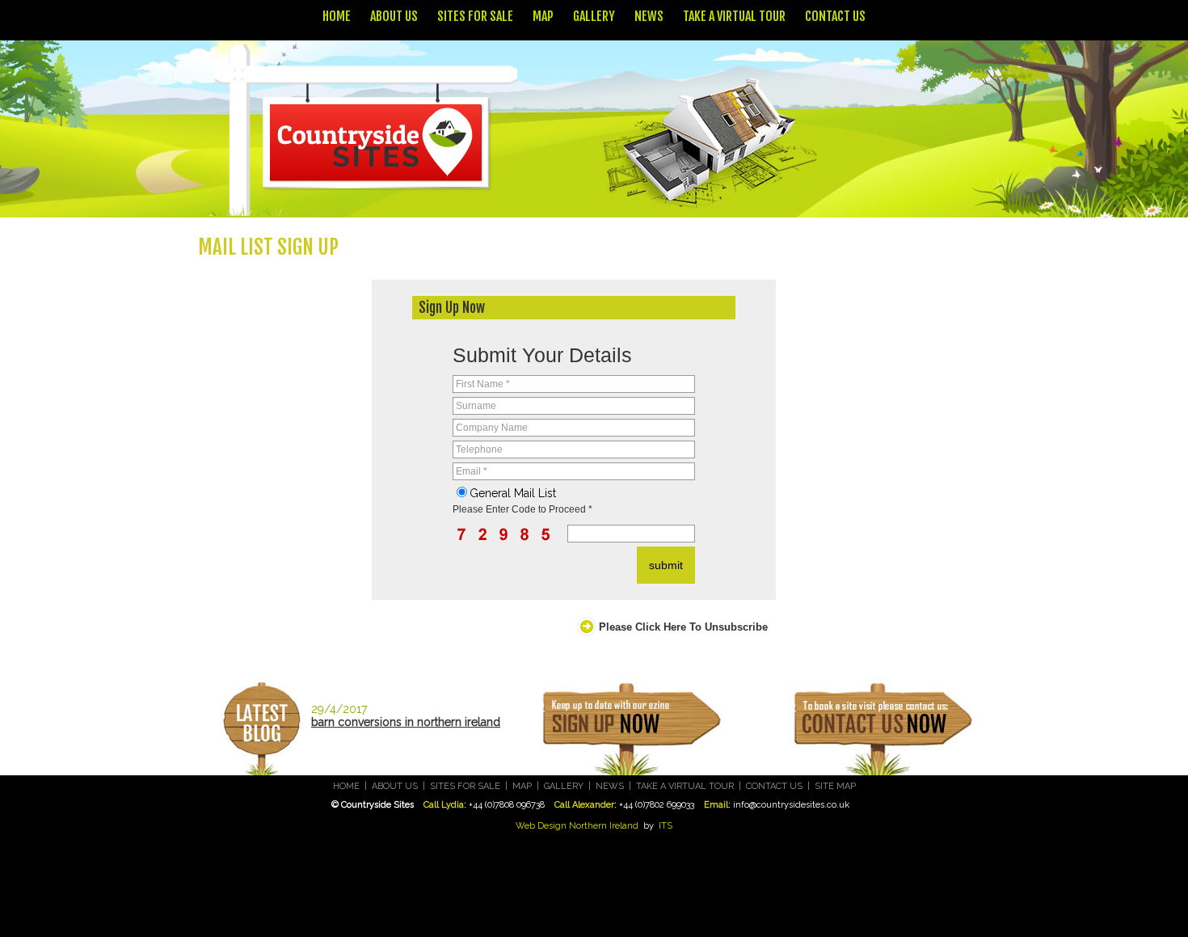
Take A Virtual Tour (734, 16)
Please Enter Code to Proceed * (522, 509)
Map (543, 16)
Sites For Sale (475, 16)
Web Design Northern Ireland (577, 826)
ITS (665, 826)
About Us (394, 16)
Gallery (594, 16)
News (649, 16)
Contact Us (835, 16)
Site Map (835, 786)
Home (336, 16)
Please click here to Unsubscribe (683, 627)
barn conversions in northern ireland (405, 721)
